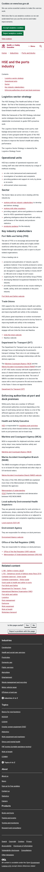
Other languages (8, 855)
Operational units (11, 81)
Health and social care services (13, 652)
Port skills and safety (10, 594)
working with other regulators (15, 209)
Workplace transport (9, 612)
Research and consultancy (11, 828)
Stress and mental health (11, 742)
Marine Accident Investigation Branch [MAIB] (18, 367)
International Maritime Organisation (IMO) (17, 591)
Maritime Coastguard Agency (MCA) (18, 364)
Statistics (5, 796)
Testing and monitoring (10, 823)
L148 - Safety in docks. (13, 571)
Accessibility (6, 846)
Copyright (12, 842)
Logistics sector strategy (14, 78)
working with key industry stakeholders (18, 203)
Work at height (7, 609)
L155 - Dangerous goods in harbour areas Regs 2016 (21, 574)
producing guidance (11, 226)
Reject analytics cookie (12, 33)
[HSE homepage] (11, 46)
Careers (5, 801)
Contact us (6, 791)
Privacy (29, 842)
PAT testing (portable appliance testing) (16, 747)
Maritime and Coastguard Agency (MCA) (17, 452)
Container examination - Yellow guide (15, 580)
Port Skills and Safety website (13, 296)
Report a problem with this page (22, 631)
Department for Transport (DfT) (13, 389)
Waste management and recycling (14, 682)
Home (4, 53)
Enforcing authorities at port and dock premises (22, 90)
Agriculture (6, 672)
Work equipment (8, 606)
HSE (3, 426)
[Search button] (40, 46)
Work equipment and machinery (13, 737)
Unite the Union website (13, 335)
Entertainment (7, 677)
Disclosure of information (22, 846)
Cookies (21, 842)
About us (5, 776)
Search (4, 842)
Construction (6, 647)
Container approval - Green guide (14, 577)
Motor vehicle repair (9, 687)
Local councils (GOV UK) (11, 523)
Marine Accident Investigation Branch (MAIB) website (22, 475)
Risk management (8, 600)
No (34, 625)
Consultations (26, 850)
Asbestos (5, 732)
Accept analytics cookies (13, 28)
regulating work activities (28, 426)
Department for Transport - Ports (14, 589)
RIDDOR (5, 717)
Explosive (5, 603)
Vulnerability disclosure (10, 850)
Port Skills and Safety (10, 586)
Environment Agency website (12, 537)
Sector (7, 84)
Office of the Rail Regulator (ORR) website (19, 552)
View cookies (7, 39)
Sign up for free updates (11, 786)
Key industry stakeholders (14, 87)
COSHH (4, 722)
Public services (7, 667)
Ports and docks (28, 53)
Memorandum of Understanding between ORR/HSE (23, 555)
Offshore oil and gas (9, 692)
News (4, 781)
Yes (27, 625)
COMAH (5, 757)
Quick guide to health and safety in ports (17, 583)
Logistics (5, 597)
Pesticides (6, 657)
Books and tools (8, 813)
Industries (14, 53)
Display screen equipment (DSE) (14, 727)
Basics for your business (11, 712)
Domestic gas (7, 662)
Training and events (9, 818)
